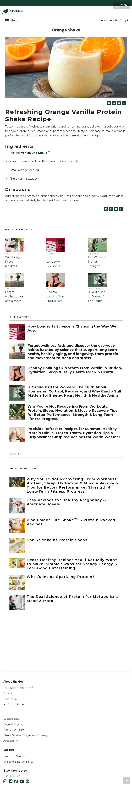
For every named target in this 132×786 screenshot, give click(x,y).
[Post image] (17, 332)
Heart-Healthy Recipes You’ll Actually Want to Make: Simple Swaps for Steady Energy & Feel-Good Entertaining (72, 564)
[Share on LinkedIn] (124, 103)
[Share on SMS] (119, 103)
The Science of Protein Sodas (57, 540)
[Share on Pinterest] (114, 103)
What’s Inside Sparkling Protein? (60, 577)
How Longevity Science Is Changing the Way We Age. (55, 266)
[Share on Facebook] (109, 103)
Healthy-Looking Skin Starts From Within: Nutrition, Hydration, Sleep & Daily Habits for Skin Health (75, 370)
